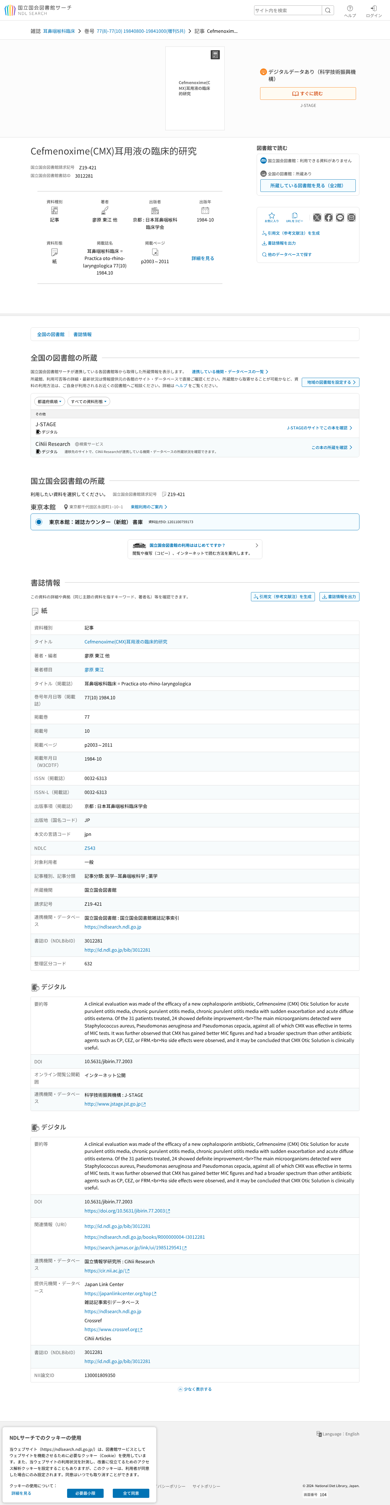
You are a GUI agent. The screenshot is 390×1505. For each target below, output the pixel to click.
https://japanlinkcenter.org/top (118, 1293)
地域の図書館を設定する (329, 382)
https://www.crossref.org (111, 1329)
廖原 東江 (94, 669)
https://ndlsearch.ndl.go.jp (113, 926)
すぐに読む (311, 93)
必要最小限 (85, 1493)
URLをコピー (294, 221)
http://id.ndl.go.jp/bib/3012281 (117, 949)
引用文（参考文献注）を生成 (294, 233)
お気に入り (272, 221)
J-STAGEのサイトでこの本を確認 (317, 427)
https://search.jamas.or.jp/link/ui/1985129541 (133, 1247)
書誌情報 (82, 334)
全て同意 (131, 1493)
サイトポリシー (206, 1486)
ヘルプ (350, 15)
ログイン (374, 15)
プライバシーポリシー (166, 1486)
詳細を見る (203, 258)
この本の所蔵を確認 (329, 447)
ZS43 (90, 847)
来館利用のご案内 (147, 506)
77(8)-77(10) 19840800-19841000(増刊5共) (141, 30)
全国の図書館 (51, 334)
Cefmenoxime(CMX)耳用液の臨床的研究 (126, 641)
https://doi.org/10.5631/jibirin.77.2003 (125, 1210)
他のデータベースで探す (290, 254)
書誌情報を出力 (282, 243)
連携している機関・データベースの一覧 (228, 371)
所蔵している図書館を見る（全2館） (308, 185)
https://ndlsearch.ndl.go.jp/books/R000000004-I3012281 (145, 1236)
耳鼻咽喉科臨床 (59, 30)
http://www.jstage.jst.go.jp (113, 1103)
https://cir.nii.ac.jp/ (104, 1270)
